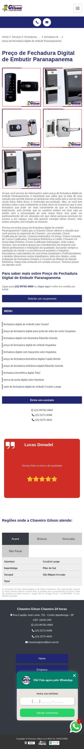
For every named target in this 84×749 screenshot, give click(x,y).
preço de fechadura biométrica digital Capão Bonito (32, 359)
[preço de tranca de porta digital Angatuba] (21, 87)
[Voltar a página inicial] (12, 8)
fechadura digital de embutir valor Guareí (26, 324)
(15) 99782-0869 (24, 286)
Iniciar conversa (47, 713)
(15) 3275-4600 (43, 420)
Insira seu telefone (47, 693)
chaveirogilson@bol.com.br (43, 642)
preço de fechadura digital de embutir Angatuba (29, 345)
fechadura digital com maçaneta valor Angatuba (29, 352)
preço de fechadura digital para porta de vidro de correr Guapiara (39, 331)
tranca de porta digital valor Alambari (23, 379)
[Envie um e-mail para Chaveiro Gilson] (47, 22)
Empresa (42, 669)
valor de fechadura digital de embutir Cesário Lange (32, 386)
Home (42, 658)
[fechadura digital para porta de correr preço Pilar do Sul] (21, 169)
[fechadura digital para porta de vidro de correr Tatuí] (21, 128)
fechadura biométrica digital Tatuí (21, 372)
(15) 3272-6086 (43, 415)
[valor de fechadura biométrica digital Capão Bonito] (62, 87)
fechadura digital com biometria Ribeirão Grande (30, 338)
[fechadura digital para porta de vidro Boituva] (62, 128)
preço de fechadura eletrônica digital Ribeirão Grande (33, 365)
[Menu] (78, 8)
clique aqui (44, 286)
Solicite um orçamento (42, 298)
